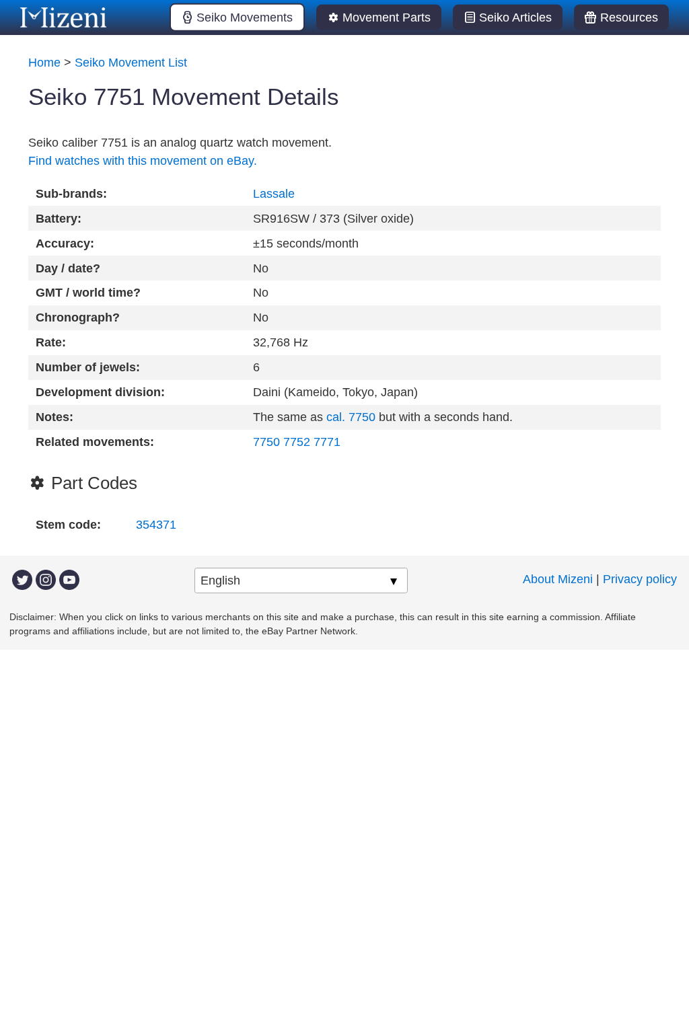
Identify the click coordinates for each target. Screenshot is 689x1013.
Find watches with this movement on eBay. (142, 160)
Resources (629, 17)
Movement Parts (386, 17)
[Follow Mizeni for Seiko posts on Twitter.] (22, 579)
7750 (266, 442)
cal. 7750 (350, 417)
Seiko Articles (515, 17)
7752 (296, 442)
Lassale (274, 193)
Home (44, 62)
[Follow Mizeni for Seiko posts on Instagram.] (46, 579)
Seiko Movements (244, 17)
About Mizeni (558, 579)
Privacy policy (640, 579)
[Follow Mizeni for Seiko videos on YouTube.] (69, 579)
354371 (156, 524)
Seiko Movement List (131, 62)
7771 (327, 442)
